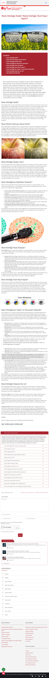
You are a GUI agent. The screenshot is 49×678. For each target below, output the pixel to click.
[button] (3, 673)
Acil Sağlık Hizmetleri (6, 638)
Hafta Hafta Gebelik (8, 585)
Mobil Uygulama (29, 639)
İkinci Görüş (28, 654)
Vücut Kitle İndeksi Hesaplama (32, 660)
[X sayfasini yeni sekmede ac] (35, 676)
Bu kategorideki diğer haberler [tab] (8, 540)
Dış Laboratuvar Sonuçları (31, 658)
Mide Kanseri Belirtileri (30, 664)
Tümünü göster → (6, 563)
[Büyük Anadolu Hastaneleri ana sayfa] (24, 8)
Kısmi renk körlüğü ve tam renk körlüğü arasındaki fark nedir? (17, 486)
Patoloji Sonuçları (29, 652)
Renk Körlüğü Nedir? (12, 57)
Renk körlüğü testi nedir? (9, 448)
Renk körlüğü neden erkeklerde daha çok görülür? (15, 472)
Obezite (6, 574)
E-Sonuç (27, 650)
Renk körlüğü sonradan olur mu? (11, 466)
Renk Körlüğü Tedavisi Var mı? (15, 71)
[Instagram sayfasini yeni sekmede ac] (46, 676)
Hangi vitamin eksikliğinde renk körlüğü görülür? (14, 483)
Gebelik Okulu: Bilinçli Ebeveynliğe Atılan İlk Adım (36, 627)
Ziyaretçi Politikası (29, 631)
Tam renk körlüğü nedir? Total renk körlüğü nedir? (15, 446)
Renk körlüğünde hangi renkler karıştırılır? (13, 477)
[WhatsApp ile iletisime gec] (3, 669)
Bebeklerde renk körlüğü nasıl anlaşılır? (12, 474)
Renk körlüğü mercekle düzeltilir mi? (12, 460)
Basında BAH (7, 600)
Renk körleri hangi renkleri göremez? (12, 480)
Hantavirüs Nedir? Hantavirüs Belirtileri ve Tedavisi (18, 551)
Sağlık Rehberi (7, 589)
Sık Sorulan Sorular (29, 637)
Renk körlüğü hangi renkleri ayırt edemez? (13, 469)
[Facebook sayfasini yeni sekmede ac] (32, 676)
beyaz (32, 674)
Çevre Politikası (5, 644)
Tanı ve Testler (7, 611)
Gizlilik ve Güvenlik (6, 634)
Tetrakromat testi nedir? (9, 457)
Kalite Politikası (5, 642)
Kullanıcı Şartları (5, 636)
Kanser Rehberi (8, 581)
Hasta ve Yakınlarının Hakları (31, 629)
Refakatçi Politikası (29, 633)
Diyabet (6, 577)
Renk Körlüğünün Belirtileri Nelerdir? (17, 63)
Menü (2, 8)
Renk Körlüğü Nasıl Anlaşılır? (15, 65)
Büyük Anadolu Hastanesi (7, 627)
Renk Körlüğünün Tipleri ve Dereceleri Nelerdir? (20, 69)
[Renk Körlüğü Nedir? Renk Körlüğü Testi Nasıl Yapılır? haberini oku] (24, 37)
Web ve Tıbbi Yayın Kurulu (7, 492)
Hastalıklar (7, 603)
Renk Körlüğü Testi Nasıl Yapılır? (16, 67)
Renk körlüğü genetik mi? (9, 451)
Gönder (20, 535)
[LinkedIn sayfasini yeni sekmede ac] (39, 676)
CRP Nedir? (27, 641)
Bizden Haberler (8, 592)
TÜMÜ (6, 614)
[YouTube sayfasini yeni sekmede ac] (42, 676)
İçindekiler (6, 55)
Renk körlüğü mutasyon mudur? (11, 463)
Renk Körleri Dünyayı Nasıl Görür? (16, 59)
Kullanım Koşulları (6, 632)
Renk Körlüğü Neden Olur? (14, 61)
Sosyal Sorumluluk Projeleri (10, 596)
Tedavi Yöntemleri (8, 607)
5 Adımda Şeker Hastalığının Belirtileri (15, 557)
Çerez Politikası (28, 635)
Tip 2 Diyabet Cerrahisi (30, 662)
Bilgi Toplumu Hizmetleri (7, 646)
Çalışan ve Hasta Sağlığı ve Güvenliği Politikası (12, 640)
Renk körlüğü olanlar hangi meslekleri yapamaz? (14, 454)
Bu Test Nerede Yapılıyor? (30, 656)
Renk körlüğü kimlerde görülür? (11, 433)
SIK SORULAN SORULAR (13, 73)
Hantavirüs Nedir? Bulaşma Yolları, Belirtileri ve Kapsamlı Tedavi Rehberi (23, 543)
